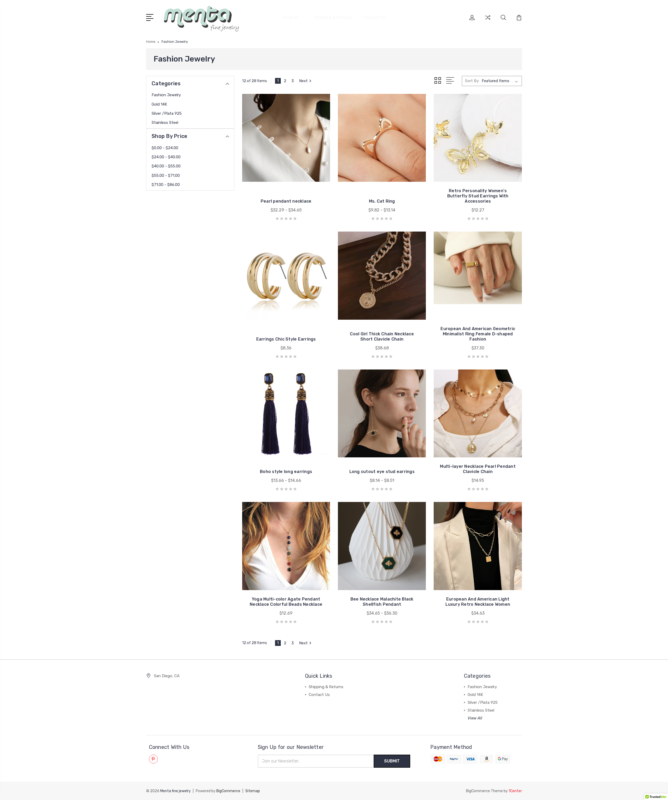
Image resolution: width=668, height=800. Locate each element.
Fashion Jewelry (166, 95)
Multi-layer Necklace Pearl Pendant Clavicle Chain (478, 469)
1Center (515, 791)
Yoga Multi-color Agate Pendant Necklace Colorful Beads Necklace (286, 602)
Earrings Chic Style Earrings (286, 339)
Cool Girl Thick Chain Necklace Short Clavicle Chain (382, 336)
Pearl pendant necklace (286, 201)
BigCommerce (228, 791)
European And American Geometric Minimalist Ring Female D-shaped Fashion (477, 334)
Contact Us (374, 17)
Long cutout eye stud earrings (382, 471)
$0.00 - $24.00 (165, 148)
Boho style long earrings (286, 471)
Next (303, 80)
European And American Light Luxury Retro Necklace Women (477, 602)
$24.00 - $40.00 (166, 157)
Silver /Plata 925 (167, 113)
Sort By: (472, 80)
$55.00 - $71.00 (166, 175)
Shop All (290, 17)
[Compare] (488, 21)
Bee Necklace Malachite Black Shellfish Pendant (382, 602)
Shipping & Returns (333, 17)
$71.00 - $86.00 (166, 184)
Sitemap (252, 791)
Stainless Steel (165, 122)
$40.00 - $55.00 (166, 166)
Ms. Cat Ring (382, 201)
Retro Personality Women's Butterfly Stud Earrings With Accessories (478, 196)
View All (475, 718)
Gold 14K (159, 104)
